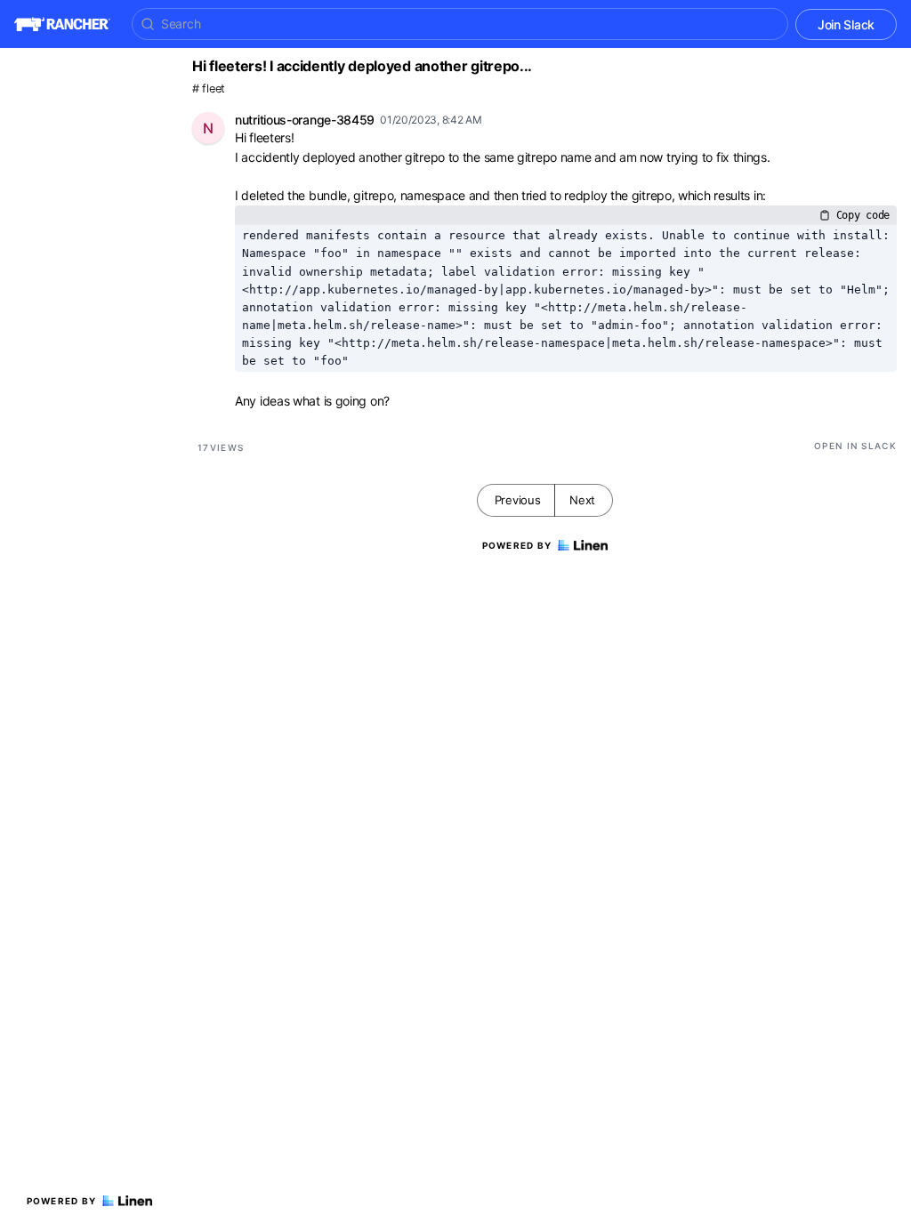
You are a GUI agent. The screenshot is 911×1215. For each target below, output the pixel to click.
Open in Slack (855, 445)
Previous (518, 500)
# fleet (208, 88)
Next (582, 500)
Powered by (62, 1200)
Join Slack (846, 24)
